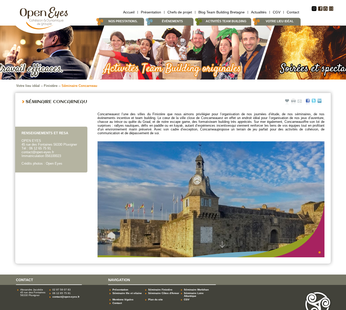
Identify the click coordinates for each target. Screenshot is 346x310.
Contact (293, 12)
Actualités (258, 12)
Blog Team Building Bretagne (221, 12)
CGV (276, 12)
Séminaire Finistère (160, 289)
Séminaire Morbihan (196, 289)
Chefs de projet (179, 12)
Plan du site (155, 299)
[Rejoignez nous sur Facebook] (320, 10)
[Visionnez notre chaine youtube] (325, 10)
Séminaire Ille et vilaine (127, 293)
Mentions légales (122, 299)
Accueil (128, 12)
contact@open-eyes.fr (66, 296)
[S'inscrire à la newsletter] (331, 10)
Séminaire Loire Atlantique (194, 294)
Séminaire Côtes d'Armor (163, 293)
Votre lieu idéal (28, 86)
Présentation (151, 12)
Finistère (50, 86)
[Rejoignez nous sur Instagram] (314, 10)
